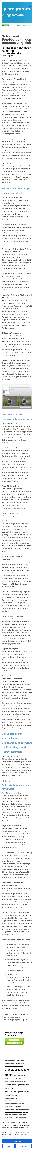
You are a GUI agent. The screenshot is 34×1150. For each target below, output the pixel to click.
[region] (17, 1134)
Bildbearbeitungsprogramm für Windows (14, 1100)
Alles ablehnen (23, 1146)
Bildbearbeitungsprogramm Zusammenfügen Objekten (17, 1109)
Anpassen (8, 1146)
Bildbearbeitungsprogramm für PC (12, 1098)
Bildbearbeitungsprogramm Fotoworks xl (18, 1081)
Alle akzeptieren (17, 1141)
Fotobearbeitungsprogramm (11, 1017)
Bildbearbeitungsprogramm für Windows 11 (14, 1103)
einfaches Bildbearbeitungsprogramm (13, 1114)
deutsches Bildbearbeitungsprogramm (19, 1112)
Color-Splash (8, 1112)
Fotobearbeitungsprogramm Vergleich (14, 1020)
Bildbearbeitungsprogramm (20, 1014)
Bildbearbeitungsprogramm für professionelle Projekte (16, 51)
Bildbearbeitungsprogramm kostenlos (13, 1106)
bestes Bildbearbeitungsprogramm (12, 1060)
